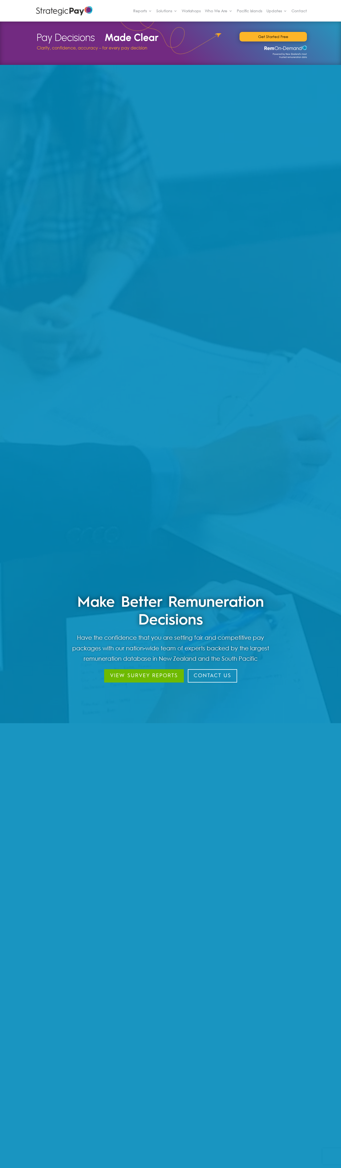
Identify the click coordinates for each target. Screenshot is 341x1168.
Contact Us (212, 676)
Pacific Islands (249, 11)
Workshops (191, 11)
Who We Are (216, 11)
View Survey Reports (144, 676)
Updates (274, 11)
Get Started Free (273, 36)
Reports (140, 11)
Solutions (164, 11)
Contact (299, 11)
